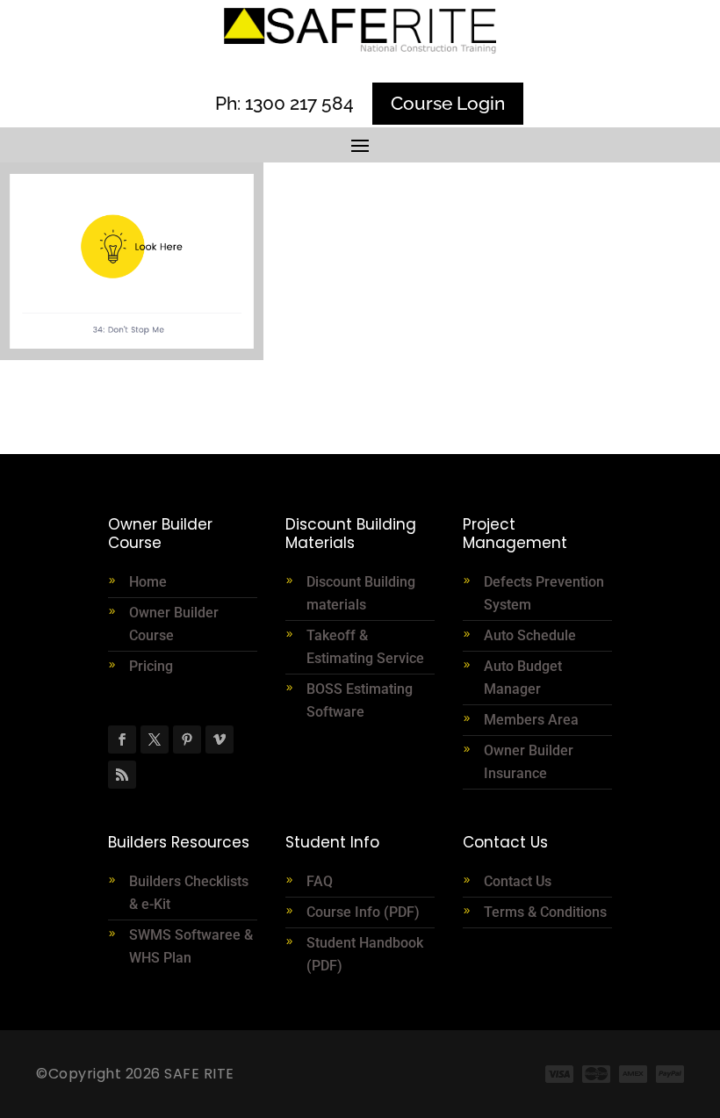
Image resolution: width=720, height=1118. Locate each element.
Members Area (531, 719)
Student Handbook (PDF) (364, 954)
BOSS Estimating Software (359, 700)
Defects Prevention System (544, 593)
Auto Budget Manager (523, 677)
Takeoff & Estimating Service (365, 647)
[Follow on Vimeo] (219, 739)
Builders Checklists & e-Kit (188, 892)
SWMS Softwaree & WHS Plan (191, 946)
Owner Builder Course (174, 624)
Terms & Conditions (545, 912)
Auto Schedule (532, 635)
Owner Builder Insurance (528, 762)
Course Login (448, 103)
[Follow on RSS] (122, 775)
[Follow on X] (154, 739)
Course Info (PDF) (363, 912)
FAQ (319, 881)
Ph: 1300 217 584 (284, 103)
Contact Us (517, 881)
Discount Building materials (360, 593)
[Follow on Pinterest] (187, 739)
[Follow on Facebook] (122, 739)
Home (148, 581)
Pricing (151, 666)
